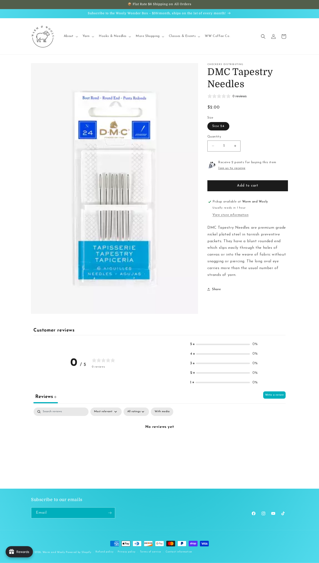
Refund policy (104, 552)
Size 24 (218, 126)
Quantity (214, 136)
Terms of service (150, 552)
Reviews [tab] (45, 396)
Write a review (274, 394)
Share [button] (216, 289)
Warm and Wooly (54, 552)
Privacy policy (126, 552)
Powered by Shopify (78, 552)
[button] (70, 36)
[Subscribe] (110, 512)
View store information (230, 215)
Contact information (179, 552)
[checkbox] (162, 412)
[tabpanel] (159, 442)
